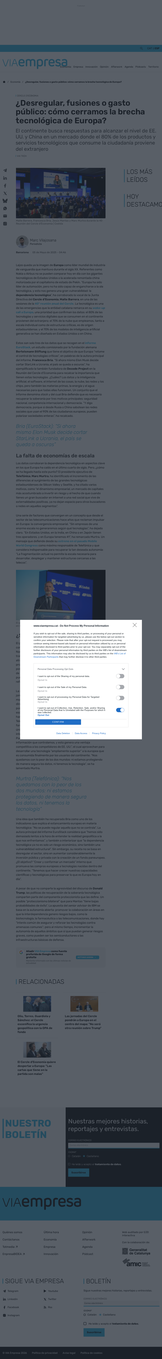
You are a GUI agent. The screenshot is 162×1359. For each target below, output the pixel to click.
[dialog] (81, 679)
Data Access (81, 733)
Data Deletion (63, 733)
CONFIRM (58, 722)
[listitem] (81, 669)
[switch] (120, 676)
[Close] (136, 626)
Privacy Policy (99, 733)
